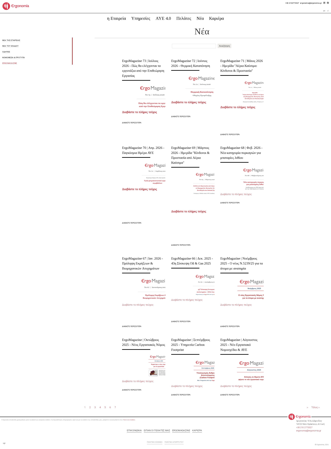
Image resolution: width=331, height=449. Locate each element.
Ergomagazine (181, 430)
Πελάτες (183, 18)
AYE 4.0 (163, 18)
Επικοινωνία (134, 430)
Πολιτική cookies (154, 442)
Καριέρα (216, 18)
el (328, 11)
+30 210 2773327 (304, 427)
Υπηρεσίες (140, 18)
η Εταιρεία (116, 18)
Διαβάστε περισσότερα (131, 123)
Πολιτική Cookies (129, 420)
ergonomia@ (302, 430)
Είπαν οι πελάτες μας (157, 430)
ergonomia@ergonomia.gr (311, 3)
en (324, 11)
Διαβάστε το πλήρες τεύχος (236, 194)
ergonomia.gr (315, 430)
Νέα (200, 18)
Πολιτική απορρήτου (174, 442)
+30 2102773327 (292, 3)
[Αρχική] (16, 6)
